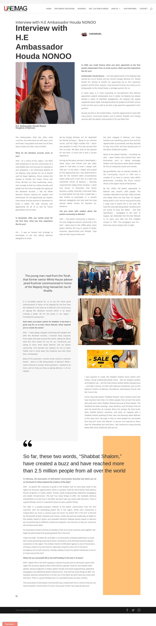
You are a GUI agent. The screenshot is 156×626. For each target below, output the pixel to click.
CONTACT (143, 9)
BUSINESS (82, 9)
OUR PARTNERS (130, 9)
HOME (48, 9)
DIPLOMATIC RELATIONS (64, 9)
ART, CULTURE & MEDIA (98, 9)
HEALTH (114, 9)
